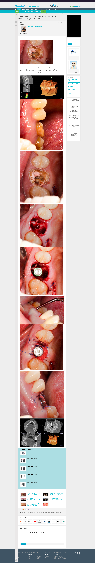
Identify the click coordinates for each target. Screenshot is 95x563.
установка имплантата (50, 512)
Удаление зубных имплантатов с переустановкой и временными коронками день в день (56, 494)
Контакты (47, 557)
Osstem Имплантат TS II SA (32, 482)
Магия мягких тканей (53, 503)
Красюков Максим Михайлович (34, 26)
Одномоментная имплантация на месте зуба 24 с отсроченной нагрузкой (34, 494)
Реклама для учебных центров (60, 558)
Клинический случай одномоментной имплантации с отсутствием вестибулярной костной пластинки (33, 500)
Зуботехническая (71, 80)
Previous (19, 521)
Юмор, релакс (71, 95)
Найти (70, 44)
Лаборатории (39, 560)
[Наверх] (16, 560)
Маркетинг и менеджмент (73, 83)
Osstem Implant (23, 35)
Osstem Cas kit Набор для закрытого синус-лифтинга (38, 451)
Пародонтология (71, 89)
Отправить (24, 544)
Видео (23, 9)
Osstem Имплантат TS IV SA (32, 458)
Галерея (29, 559)
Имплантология (24, 22)
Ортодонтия (70, 86)
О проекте (47, 556)
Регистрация (78, 6)
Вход (72, 6)
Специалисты (39, 559)
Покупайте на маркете (27, 449)
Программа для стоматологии (74, 560)
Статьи (19, 9)
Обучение (36, 9)
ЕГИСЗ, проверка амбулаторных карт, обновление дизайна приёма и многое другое (74, 58)
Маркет (31, 9)
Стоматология (71, 90)
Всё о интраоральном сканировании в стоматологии (55, 499)
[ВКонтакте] (22, 509)
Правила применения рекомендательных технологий (74, 558)
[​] (42, 537)
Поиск (17, 11)
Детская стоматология (72, 79)
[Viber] (28, 509)
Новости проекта (71, 85)
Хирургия (70, 93)
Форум (27, 9)
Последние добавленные (25, 11)
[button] (21, 533)
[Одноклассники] (23, 509)
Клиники (54, 9)
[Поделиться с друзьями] (16, 25)
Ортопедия (70, 87)
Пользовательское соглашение (74, 555)
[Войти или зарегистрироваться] (16, 14)
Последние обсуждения (36, 11)
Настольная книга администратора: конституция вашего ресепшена (74, 70)
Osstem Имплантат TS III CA (32, 474)
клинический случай (25, 512)
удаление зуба (31, 512)
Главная (19, 13)
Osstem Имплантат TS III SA (32, 466)
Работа (41, 9)
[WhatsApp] (26, 509)
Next (64, 521)
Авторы (43, 11)
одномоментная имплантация (40, 512)
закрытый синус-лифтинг (27, 513)
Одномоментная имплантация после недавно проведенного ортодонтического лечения (33, 504)
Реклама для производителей (59, 557)
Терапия (70, 92)
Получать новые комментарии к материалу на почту (38, 543)
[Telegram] (25, 509)
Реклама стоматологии (58, 556)
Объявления (47, 9)
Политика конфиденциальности (74, 556)
